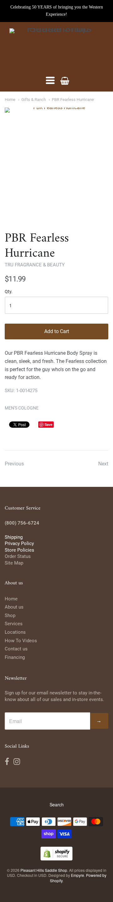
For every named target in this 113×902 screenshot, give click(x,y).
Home (10, 99)
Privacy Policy (19, 543)
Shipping (14, 537)
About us (14, 607)
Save (48, 424)
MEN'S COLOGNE (22, 407)
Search (57, 804)
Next (103, 464)
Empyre (77, 875)
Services (14, 623)
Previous (14, 464)
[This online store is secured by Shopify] (56, 858)
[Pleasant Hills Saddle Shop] (56, 49)
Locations (15, 632)
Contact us (16, 649)
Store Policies (19, 550)
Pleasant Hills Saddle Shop (43, 870)
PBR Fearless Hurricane (73, 99)
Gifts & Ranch (33, 99)
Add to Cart (56, 331)
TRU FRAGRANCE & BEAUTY (35, 265)
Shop (10, 615)
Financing (15, 657)
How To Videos (21, 640)
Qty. (9, 291)
